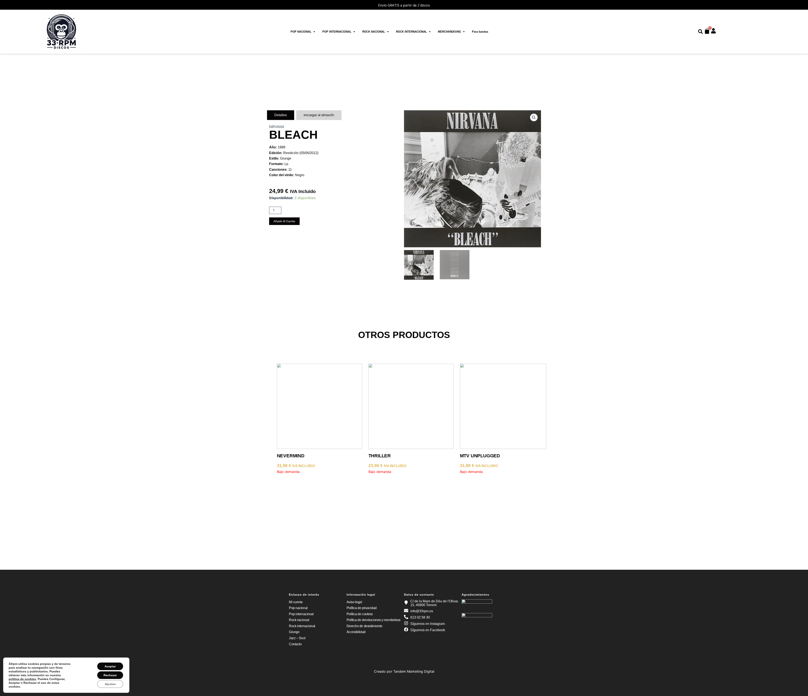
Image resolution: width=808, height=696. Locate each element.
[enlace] (700, 31)
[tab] (280, 115)
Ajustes (110, 684)
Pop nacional (298, 608)
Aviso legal (354, 602)
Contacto (295, 644)
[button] (534, 117)
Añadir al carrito (284, 221)
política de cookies (22, 679)
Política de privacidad (362, 608)
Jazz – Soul (297, 638)
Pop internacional (301, 614)
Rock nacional (299, 620)
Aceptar (110, 666)
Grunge (294, 632)
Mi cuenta (296, 602)
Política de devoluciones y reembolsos (373, 620)
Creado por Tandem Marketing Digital (404, 671)
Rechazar (110, 675)
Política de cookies (360, 614)
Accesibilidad (356, 632)
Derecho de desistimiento (364, 626)
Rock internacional (302, 626)
